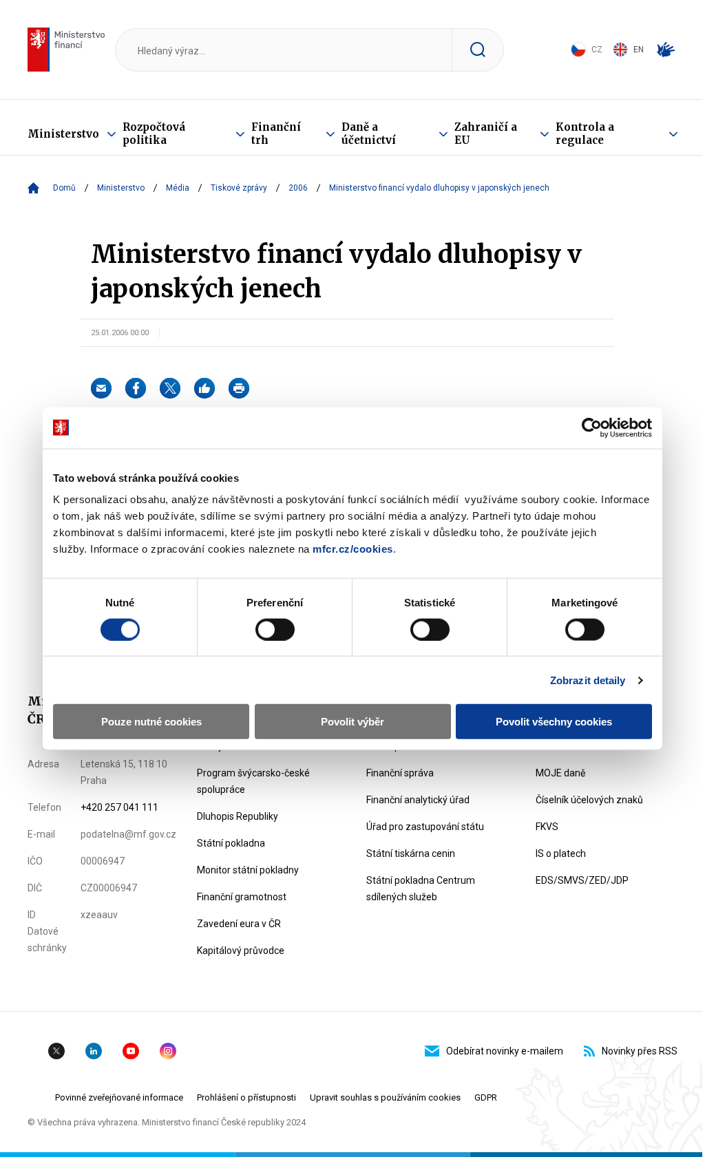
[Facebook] (135, 388)
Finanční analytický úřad (418, 799)
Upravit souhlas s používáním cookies (385, 1097)
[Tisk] (239, 388)
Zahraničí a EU (485, 133)
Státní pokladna (231, 843)
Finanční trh (276, 133)
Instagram (168, 1051)
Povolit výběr (352, 722)
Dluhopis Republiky (237, 816)
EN (638, 49)
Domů (64, 188)
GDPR (485, 1097)
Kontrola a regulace (585, 133)
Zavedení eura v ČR (239, 923)
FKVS (547, 826)
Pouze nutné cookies (151, 722)
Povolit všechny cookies (554, 722)
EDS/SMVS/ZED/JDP (582, 880)
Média (177, 188)
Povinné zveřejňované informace (119, 1097)
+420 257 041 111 (119, 807)
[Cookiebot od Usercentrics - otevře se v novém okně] (592, 427)
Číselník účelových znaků (589, 799)
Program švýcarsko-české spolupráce (253, 781)
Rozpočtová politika (154, 133)
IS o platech (561, 853)
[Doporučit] (204, 388)
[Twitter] (170, 388)
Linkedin (93, 1051)
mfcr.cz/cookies (353, 549)
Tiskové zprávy (239, 188)
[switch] (275, 629)
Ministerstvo (63, 133)
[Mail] (101, 388)
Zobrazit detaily (588, 680)
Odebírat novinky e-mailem (504, 1051)
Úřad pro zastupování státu (425, 826)
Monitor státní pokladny (248, 869)
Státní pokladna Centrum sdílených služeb (420, 888)
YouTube (131, 1051)
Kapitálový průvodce (240, 950)
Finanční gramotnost (241, 896)
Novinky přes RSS (639, 1051)
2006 (298, 188)
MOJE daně (560, 772)
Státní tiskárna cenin (410, 853)
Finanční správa (400, 772)
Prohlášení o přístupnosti (246, 1097)
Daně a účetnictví (368, 133)
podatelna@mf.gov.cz (128, 834)
